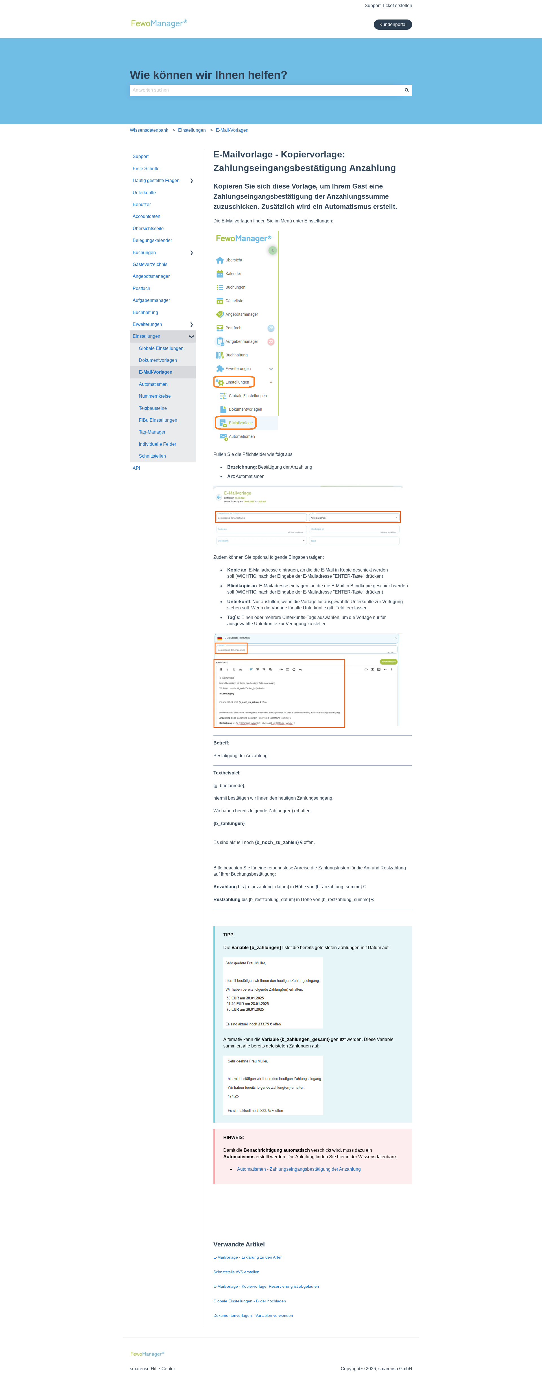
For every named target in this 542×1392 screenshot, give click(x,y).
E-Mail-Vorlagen (232, 130)
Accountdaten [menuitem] (146, 216)
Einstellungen (192, 130)
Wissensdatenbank (149, 130)
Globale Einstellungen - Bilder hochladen (249, 1301)
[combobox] (265, 90)
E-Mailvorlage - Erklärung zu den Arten (248, 1257)
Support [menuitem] (140, 156)
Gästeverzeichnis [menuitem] (150, 264)
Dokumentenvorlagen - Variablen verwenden (253, 1315)
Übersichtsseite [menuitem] (148, 228)
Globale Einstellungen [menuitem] (161, 348)
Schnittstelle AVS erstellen (236, 1272)
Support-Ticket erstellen (388, 5)
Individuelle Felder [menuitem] (157, 444)
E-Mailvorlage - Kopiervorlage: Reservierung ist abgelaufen (266, 1286)
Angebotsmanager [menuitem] (151, 276)
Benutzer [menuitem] (142, 204)
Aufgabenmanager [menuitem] (151, 300)
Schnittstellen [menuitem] (152, 456)
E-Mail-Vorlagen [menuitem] (155, 372)
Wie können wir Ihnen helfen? (208, 75)
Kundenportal (392, 24)
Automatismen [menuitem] (153, 384)
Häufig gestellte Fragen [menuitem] (156, 180)
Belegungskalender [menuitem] (152, 240)
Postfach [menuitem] (141, 288)
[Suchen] (406, 90)
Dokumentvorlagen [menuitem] (158, 360)
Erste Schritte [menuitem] (146, 168)
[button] (191, 181)
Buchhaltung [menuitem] (145, 312)
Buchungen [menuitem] (144, 252)
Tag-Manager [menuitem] (152, 432)
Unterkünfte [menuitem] (144, 192)
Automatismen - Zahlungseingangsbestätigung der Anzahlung (299, 1169)
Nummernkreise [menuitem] (155, 396)
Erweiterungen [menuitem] (147, 324)
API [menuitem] (136, 468)
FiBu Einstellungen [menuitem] (158, 420)
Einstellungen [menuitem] (146, 336)
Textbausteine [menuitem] (153, 408)
